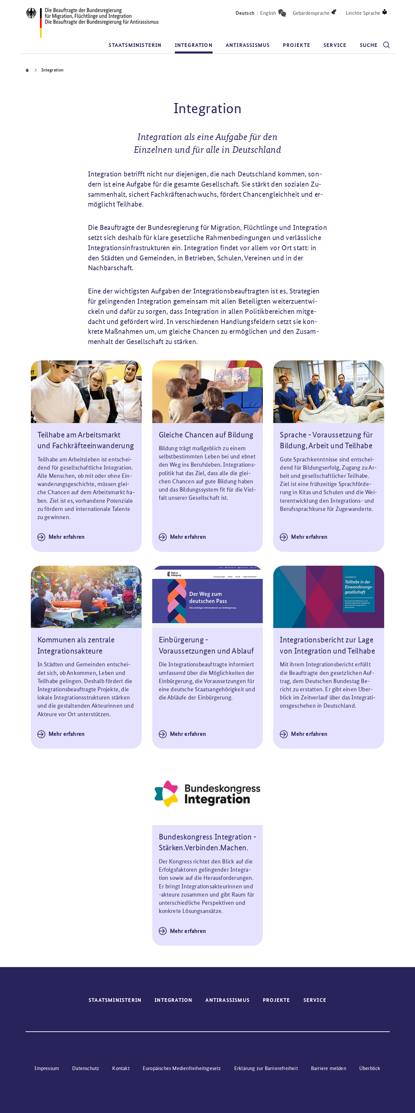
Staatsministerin (135, 45)
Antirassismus (248, 45)
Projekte (296, 45)
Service (334, 45)
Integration (194, 45)
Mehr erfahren (67, 536)
